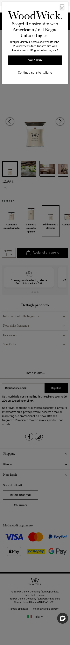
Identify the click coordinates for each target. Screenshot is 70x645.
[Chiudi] (62, 7)
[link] (35, 16)
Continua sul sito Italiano (35, 72)
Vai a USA (35, 60)
